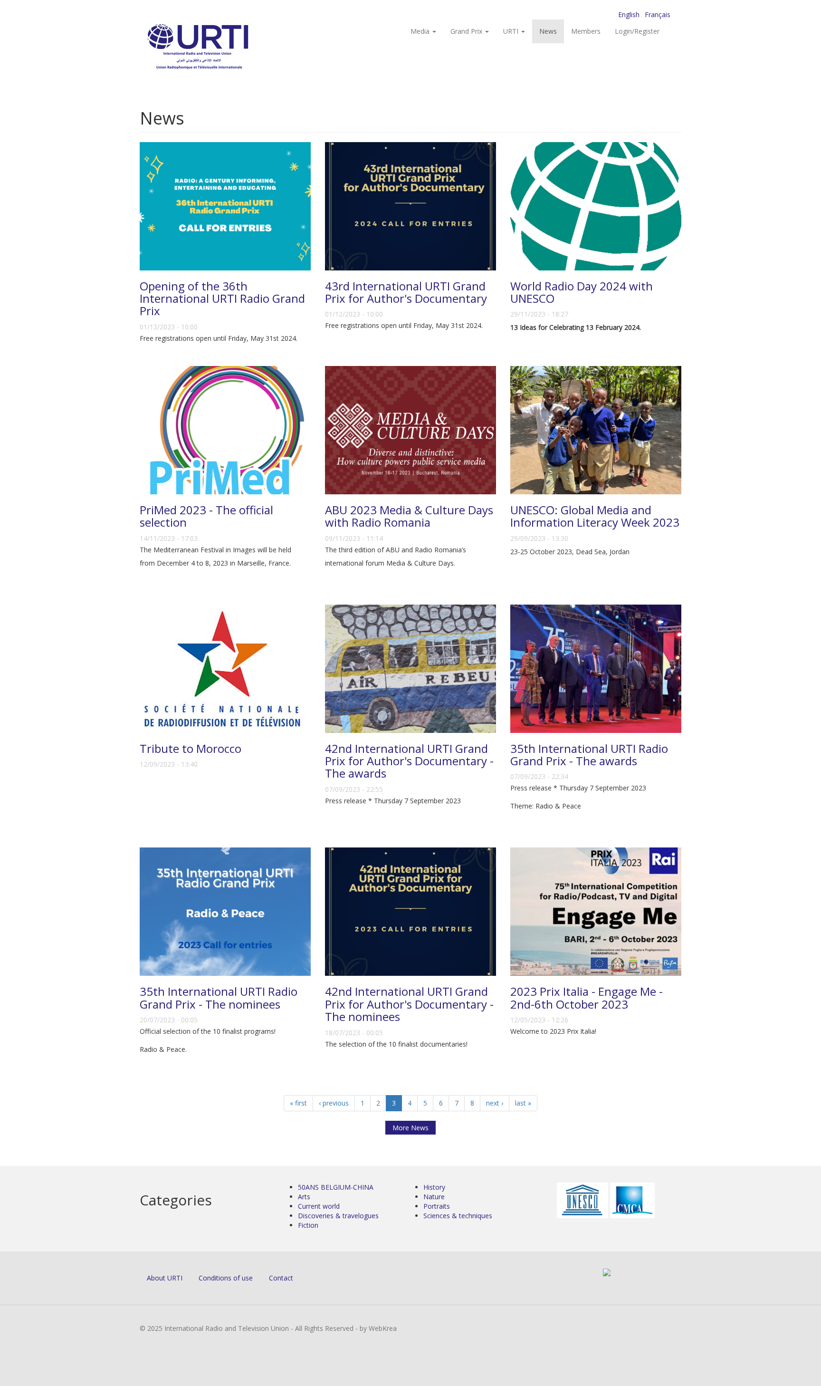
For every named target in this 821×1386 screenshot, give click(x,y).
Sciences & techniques (457, 1215)
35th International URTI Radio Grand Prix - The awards (589, 755)
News (548, 31)
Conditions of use (226, 1277)
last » (523, 1102)
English (629, 14)
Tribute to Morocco (190, 748)
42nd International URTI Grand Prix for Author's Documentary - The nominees (409, 1003)
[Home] (216, 47)
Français (657, 14)
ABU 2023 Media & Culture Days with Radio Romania (409, 516)
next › (494, 1102)
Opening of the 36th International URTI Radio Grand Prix (222, 298)
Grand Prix (467, 31)
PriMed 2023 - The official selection (206, 516)
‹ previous (334, 1102)
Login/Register (637, 31)
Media (420, 31)
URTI (511, 31)
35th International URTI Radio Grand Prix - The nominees (218, 997)
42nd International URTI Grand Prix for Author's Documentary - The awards (409, 761)
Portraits (436, 1206)
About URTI (164, 1277)
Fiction (308, 1225)
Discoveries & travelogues (338, 1215)
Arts (304, 1196)
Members (586, 31)
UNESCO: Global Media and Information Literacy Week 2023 (594, 516)
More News (410, 1127)
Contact (281, 1277)
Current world (319, 1206)
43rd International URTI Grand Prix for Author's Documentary (406, 292)
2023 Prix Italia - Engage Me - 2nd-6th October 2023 (586, 997)
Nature (434, 1196)
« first (298, 1102)
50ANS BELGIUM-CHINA (335, 1187)
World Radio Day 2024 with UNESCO (581, 292)
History (434, 1187)
